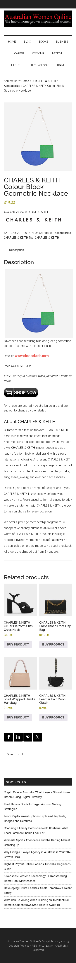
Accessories (12, 86)
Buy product (18, 644)
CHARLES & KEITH (44, 81)
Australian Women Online (38, 18)
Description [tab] (16, 250)
